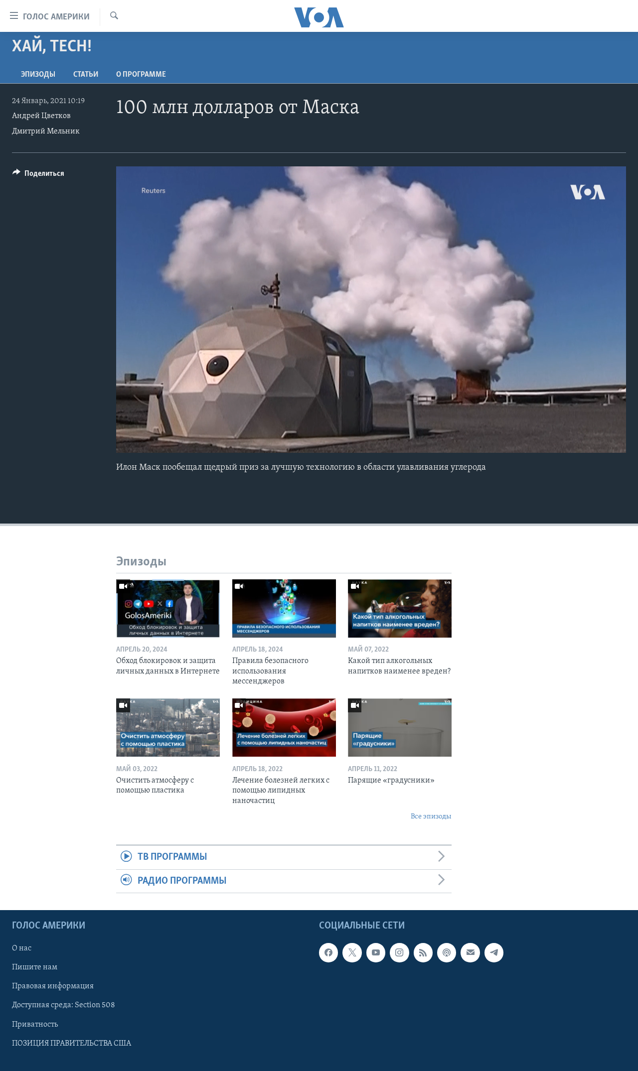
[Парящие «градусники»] (400, 727)
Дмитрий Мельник (46, 131)
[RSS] (423, 952)
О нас (21, 948)
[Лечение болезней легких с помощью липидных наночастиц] (284, 727)
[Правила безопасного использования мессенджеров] (284, 608)
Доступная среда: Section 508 (63, 1006)
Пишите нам (34, 967)
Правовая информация (53, 987)
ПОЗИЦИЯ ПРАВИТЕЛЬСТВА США (71, 1044)
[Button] (38, 175)
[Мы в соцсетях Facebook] (328, 952)
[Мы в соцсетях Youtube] (375, 952)
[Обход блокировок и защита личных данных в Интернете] (168, 608)
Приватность (35, 1025)
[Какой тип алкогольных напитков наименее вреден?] (400, 608)
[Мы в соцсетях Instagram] (399, 952)
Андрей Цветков (41, 116)
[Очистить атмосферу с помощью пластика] (168, 727)
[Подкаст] (446, 952)
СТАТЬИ (85, 75)
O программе (141, 75)
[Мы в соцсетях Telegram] (493, 952)
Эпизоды (38, 75)
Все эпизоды (431, 816)
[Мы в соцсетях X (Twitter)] (351, 952)
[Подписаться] (470, 952)
